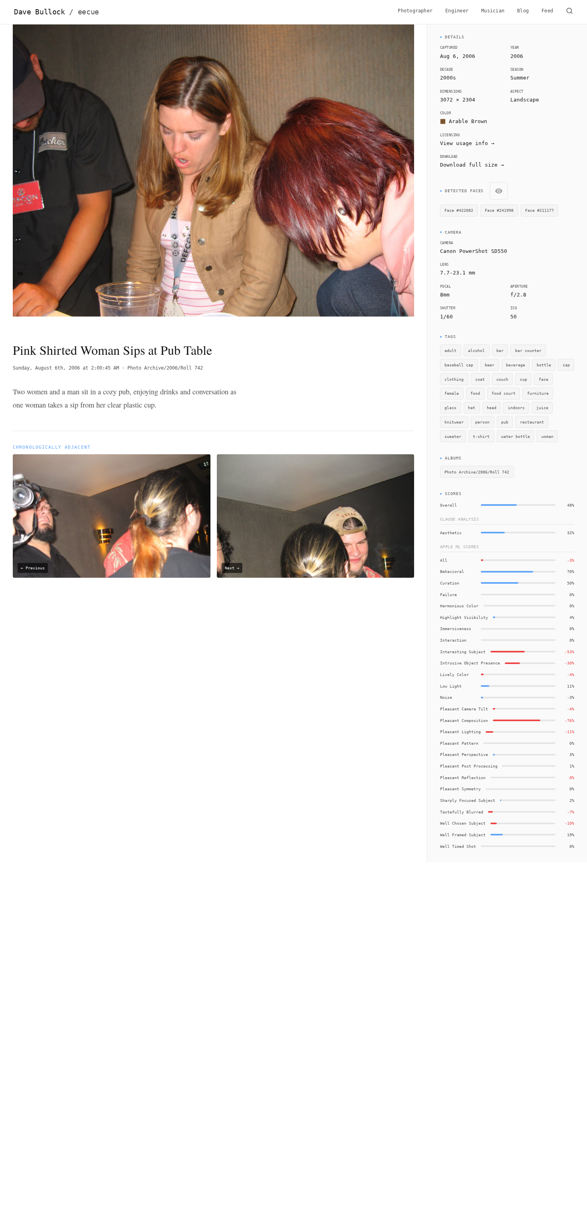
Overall (448, 505)
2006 (516, 56)
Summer (519, 78)
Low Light (451, 686)
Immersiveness (455, 628)
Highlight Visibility (464, 617)
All (443, 560)
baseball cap (458, 364)
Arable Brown (468, 121)
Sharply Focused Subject (467, 800)
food (475, 393)
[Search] (569, 12)
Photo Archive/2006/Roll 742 (165, 368)
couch (502, 379)
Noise (446, 697)
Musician (492, 11)
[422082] (186, 146)
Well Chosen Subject (463, 823)
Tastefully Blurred (461, 811)
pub (504, 422)
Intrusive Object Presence (470, 662)
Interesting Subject (463, 651)
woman (547, 436)
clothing (454, 379)
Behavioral (452, 571)
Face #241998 (499, 210)
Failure (448, 594)
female (451, 393)
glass (450, 407)
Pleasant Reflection (463, 777)
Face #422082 (458, 210)
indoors (516, 407)
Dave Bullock (56, 12)
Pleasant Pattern (459, 743)
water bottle (515, 436)
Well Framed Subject (463, 834)
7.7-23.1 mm (457, 273)
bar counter (528, 350)
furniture (538, 393)
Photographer (415, 11)
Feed (547, 11)
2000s (448, 78)
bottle (544, 364)
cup (523, 379)
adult (450, 350)
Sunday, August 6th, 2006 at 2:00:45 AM (66, 368)
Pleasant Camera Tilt (464, 708)
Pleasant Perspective (464, 754)
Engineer (456, 11)
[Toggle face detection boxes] (499, 191)
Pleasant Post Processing (469, 766)
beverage (515, 364)
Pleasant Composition (464, 720)
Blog (523, 11)
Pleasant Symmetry (460, 788)
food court (504, 393)
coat (480, 379)
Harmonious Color (459, 605)
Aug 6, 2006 (457, 56)
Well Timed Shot (458, 846)
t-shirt (481, 436)
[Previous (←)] (53, 176)
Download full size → (472, 165)
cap (566, 364)
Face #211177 (539, 210)
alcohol (476, 350)
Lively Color (454, 674)
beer (489, 364)
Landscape (524, 100)
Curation (449, 583)
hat (471, 407)
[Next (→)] (374, 176)
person (482, 422)
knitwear (454, 422)
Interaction (453, 640)
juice (542, 407)
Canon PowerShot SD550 (473, 251)
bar (500, 350)
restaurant (532, 422)
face (543, 379)
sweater (452, 436)
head (491, 407)
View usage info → (467, 143)
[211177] (33, 39)
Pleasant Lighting (460, 731)
